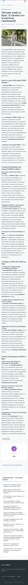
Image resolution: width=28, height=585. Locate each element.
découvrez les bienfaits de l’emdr (11, 162)
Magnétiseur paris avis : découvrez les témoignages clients (13, 524)
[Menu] (25, 1)
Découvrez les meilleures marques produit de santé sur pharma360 (12, 485)
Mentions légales (11, 576)
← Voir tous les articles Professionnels (11, 465)
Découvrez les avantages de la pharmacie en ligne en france (11, 544)
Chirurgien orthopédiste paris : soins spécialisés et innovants (13, 519)
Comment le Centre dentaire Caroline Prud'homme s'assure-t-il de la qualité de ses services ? (13, 530)
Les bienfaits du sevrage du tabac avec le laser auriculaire (14, 496)
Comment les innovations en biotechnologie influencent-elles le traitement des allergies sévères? (12, 507)
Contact (19, 576)
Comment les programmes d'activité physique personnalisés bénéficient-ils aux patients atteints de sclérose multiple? (13, 538)
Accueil (3, 5)
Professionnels (9, 5)
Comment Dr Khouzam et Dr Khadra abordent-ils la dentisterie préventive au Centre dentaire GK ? (14, 514)
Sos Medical (5, 565)
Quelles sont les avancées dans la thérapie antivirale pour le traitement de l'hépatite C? (14, 491)
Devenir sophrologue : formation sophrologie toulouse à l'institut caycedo (13, 501)
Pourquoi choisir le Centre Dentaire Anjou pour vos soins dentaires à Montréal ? (12, 550)
